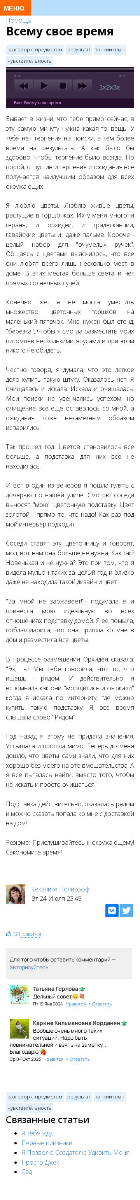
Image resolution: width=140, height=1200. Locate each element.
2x (109, 87)
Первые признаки (46, 1143)
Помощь (18, 20)
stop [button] (62, 86)
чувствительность (29, 60)
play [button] (43, 86)
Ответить (102, 1004)
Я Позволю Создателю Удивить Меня (75, 1152)
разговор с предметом (34, 49)
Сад (26, 1171)
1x (102, 87)
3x (116, 87)
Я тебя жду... (38, 1133)
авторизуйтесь (29, 967)
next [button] (82, 86)
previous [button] (23, 86)
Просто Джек (40, 1162)
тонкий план (109, 49)
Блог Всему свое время (37, 102)
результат (78, 49)
